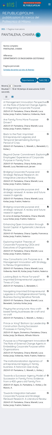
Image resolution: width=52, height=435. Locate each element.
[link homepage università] (32, 4)
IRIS (3, 29)
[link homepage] (8, 4)
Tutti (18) (43, 80)
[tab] (6, 96)
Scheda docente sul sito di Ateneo (18, 69)
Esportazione (28, 80)
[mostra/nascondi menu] (49, 4)
